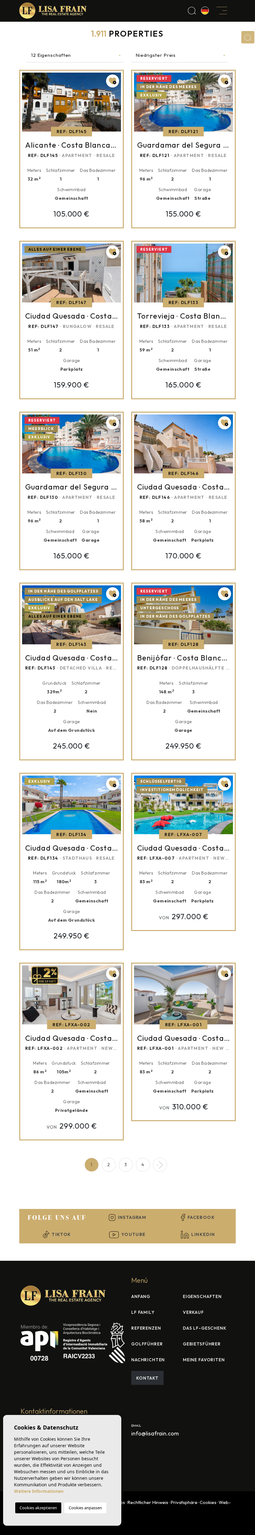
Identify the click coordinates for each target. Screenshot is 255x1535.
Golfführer (147, 1344)
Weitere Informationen (38, 1491)
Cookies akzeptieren (38, 1507)
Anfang (140, 1296)
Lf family (143, 1312)
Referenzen (146, 1328)
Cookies (208, 1502)
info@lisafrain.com (155, 1433)
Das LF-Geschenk (204, 1328)
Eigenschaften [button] (202, 1296)
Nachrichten (148, 1360)
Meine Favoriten (204, 1360)
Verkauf (193, 1312)
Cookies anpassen (85, 1507)
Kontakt (147, 1378)
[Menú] (222, 10)
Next (116, 103)
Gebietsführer (202, 1344)
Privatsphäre (183, 1502)
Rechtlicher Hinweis (147, 1502)
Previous (26, 103)
